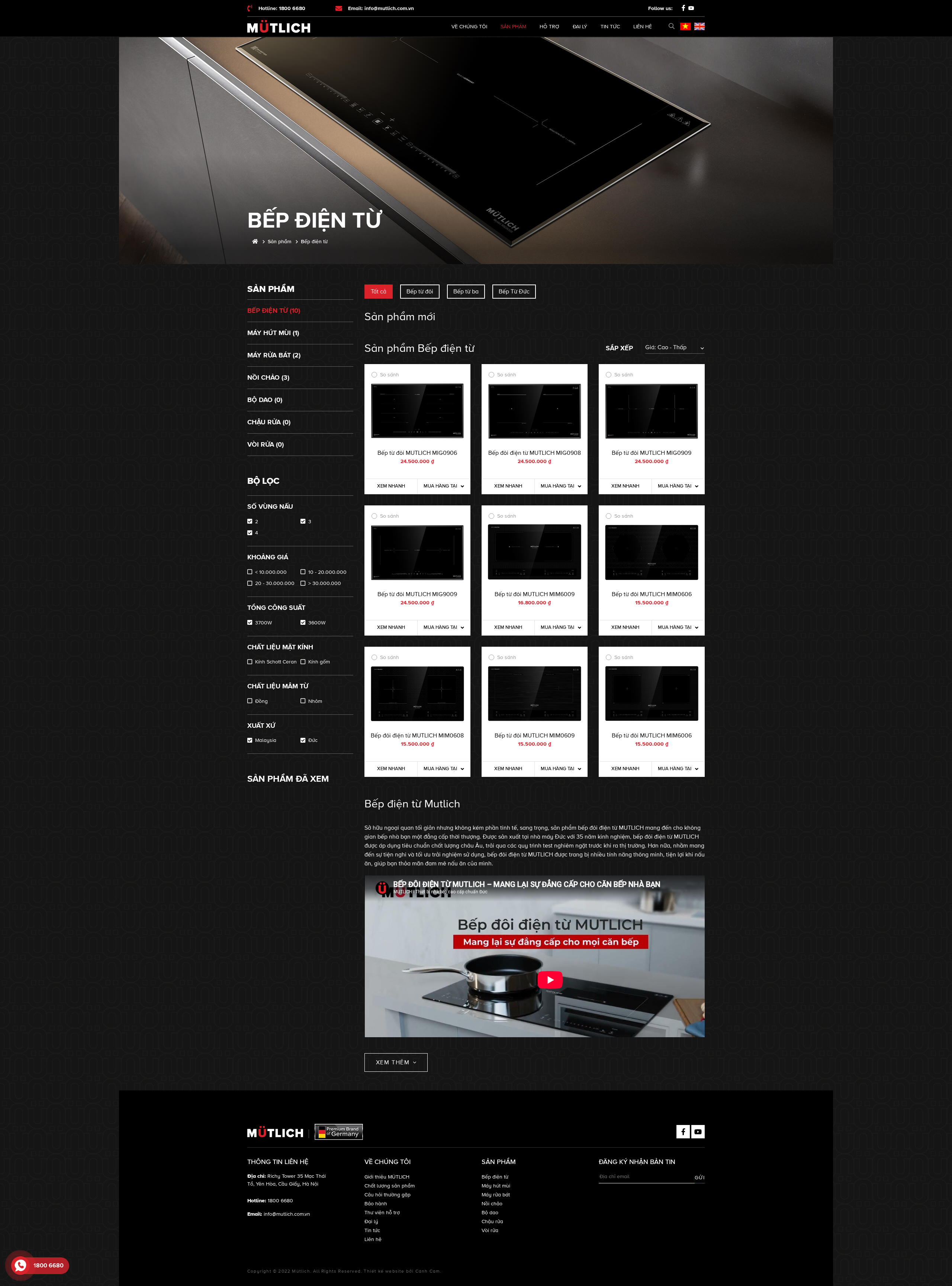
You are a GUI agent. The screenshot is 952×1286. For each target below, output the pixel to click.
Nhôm (315, 701)
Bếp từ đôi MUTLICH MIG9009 (417, 594)
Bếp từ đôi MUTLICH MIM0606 (652, 594)
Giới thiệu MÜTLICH (386, 1177)
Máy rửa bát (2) (273, 355)
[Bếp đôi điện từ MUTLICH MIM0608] (417, 693)
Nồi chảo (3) (268, 377)
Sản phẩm (513, 26)
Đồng (261, 701)
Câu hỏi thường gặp (387, 1195)
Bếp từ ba (466, 291)
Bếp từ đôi (419, 291)
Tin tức (610, 26)
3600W (316, 623)
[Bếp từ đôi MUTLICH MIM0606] (651, 552)
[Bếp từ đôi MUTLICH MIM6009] (534, 552)
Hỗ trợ (549, 26)
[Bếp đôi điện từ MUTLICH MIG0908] (534, 411)
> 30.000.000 (324, 583)
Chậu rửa (492, 1221)
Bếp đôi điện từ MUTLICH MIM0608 (417, 735)
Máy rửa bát (496, 1195)
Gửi (700, 1177)
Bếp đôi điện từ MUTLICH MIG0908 (534, 453)
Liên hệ (642, 26)
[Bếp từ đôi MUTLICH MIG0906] (417, 411)
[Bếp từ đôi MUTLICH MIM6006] (651, 693)
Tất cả (378, 291)
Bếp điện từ (495, 1177)
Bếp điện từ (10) (273, 310)
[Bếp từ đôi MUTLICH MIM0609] (534, 693)
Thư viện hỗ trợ (382, 1212)
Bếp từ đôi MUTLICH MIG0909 (651, 453)
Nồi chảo (492, 1203)
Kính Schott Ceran (276, 662)
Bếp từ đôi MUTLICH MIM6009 (535, 594)
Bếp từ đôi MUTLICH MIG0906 (417, 453)
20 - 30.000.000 (275, 583)
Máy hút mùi (496, 1186)
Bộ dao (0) (264, 400)
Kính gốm (319, 662)
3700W (263, 623)
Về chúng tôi (469, 26)
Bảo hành (375, 1203)
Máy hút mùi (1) (273, 333)
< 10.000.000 (271, 572)
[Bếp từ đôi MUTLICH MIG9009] (417, 552)
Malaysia (265, 740)
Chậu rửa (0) (268, 422)
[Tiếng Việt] (685, 26)
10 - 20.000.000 (327, 572)
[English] (699, 26)
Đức (313, 740)
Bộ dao (490, 1212)
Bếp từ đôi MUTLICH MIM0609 (535, 735)
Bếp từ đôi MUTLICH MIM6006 (652, 735)
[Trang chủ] (255, 241)
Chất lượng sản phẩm (389, 1186)
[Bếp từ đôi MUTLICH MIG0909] (651, 411)
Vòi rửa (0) (265, 444)
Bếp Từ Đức (514, 291)
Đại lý (580, 26)
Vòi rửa (490, 1230)
